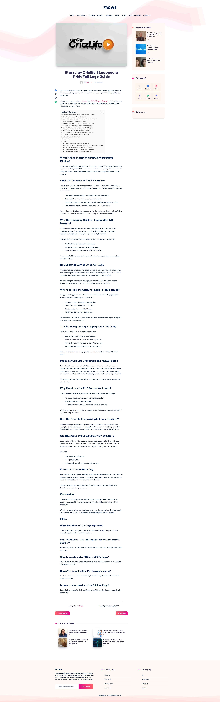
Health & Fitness (135, 15)
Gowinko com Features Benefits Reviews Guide (153, 47)
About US (107, 675)
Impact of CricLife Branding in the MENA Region (77, 128)
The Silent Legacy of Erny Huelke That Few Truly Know (154, 35)
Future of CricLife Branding (71, 137)
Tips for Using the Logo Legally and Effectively (77, 125)
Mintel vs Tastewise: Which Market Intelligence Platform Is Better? (113, 641)
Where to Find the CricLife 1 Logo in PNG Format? (78, 123)
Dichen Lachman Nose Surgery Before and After (154, 60)
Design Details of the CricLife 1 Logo (74, 121)
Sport (117, 15)
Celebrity (108, 15)
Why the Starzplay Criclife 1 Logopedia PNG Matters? (80, 119)
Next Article (122, 613)
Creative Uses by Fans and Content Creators (77, 134)
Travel (123, 15)
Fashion (100, 15)
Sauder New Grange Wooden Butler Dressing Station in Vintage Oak (78, 641)
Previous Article (62, 613)
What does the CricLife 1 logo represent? (77, 143)
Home (72, 15)
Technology (80, 15)
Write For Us (108, 688)
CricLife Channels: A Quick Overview (74, 117)
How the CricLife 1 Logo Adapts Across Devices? (78, 132)
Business (91, 15)
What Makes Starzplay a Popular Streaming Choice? (78, 114)
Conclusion (66, 139)
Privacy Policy (109, 684)
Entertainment (146, 679)
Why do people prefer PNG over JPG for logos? (79, 147)
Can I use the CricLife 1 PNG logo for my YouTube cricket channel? (84, 145)
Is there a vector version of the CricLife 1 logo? (79, 151)
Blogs (81, 606)
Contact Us (108, 679)
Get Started (86, 686)
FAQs (64, 141)
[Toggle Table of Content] (101, 112)
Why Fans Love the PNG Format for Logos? (76, 130)
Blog (143, 675)
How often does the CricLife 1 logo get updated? (80, 149)
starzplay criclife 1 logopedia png (94, 101)
